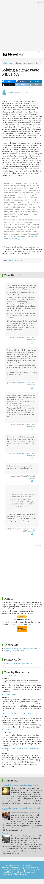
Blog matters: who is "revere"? (13, 730)
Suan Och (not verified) (16, 383)
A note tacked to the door (11, 676)
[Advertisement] (22, 26)
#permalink (31, 340)
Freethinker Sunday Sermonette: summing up (19, 713)
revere (12, 92)
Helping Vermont (8, 833)
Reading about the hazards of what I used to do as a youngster (20, 749)
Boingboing (15, 239)
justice (10, 260)
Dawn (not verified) (17, 453)
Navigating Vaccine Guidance (14, 651)
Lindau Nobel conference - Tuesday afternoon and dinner (21, 809)
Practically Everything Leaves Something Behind (20, 785)
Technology (18, 260)
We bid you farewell (9, 694)
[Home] (14, 55)
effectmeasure (8, 63)
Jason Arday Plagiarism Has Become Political (19, 663)
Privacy (35, 865)
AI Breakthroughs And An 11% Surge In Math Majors (22, 648)
